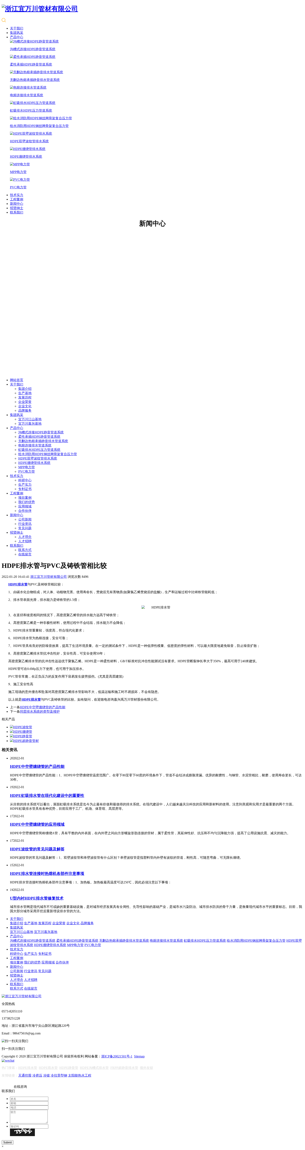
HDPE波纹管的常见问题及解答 (37, 849)
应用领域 (25, 506)
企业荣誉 (25, 402)
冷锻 (46, 1075)
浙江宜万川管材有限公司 (48, 576)
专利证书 (25, 489)
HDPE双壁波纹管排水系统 (37, 458)
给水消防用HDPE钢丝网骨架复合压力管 (47, 454)
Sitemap (139, 1056)
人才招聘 (25, 541)
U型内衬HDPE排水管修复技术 (36, 898)
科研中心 (25, 480)
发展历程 (25, 397)
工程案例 (16, 199)
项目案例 (25, 497)
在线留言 (25, 554)
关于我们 (16, 28)
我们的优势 (26, 502)
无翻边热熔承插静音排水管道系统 (43, 441)
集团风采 (16, 32)
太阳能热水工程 (79, 1075)
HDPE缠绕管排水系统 (34, 463)
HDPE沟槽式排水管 (94, 1068)
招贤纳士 (16, 208)
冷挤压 (37, 1075)
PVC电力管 (26, 471)
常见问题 (25, 528)
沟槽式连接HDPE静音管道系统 (41, 432)
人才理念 (25, 537)
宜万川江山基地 (29, 419)
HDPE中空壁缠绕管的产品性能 (42, 707)
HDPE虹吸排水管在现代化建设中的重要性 (47, 795)
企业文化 (25, 406)
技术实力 (16, 195)
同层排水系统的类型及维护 (40, 711)
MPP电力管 (26, 467)
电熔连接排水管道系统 (34, 445)
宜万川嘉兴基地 (29, 423)
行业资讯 (25, 524)
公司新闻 (25, 519)
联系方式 (25, 550)
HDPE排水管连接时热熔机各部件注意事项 (47, 873)
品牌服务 (25, 410)
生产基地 (25, 393)
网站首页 (16, 380)
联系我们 (16, 212)
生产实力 (25, 484)
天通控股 (25, 1075)
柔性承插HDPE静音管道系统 (39, 436)
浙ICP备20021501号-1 (116, 1056)
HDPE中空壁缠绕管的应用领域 (37, 824)
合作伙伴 (25, 510)
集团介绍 (25, 388)
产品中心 (16, 37)
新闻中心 (16, 203)
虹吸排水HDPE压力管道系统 (39, 449)
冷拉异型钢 (59, 1075)
